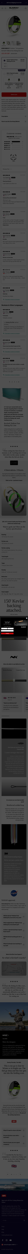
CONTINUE (7, 633)
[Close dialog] (26, 618)
